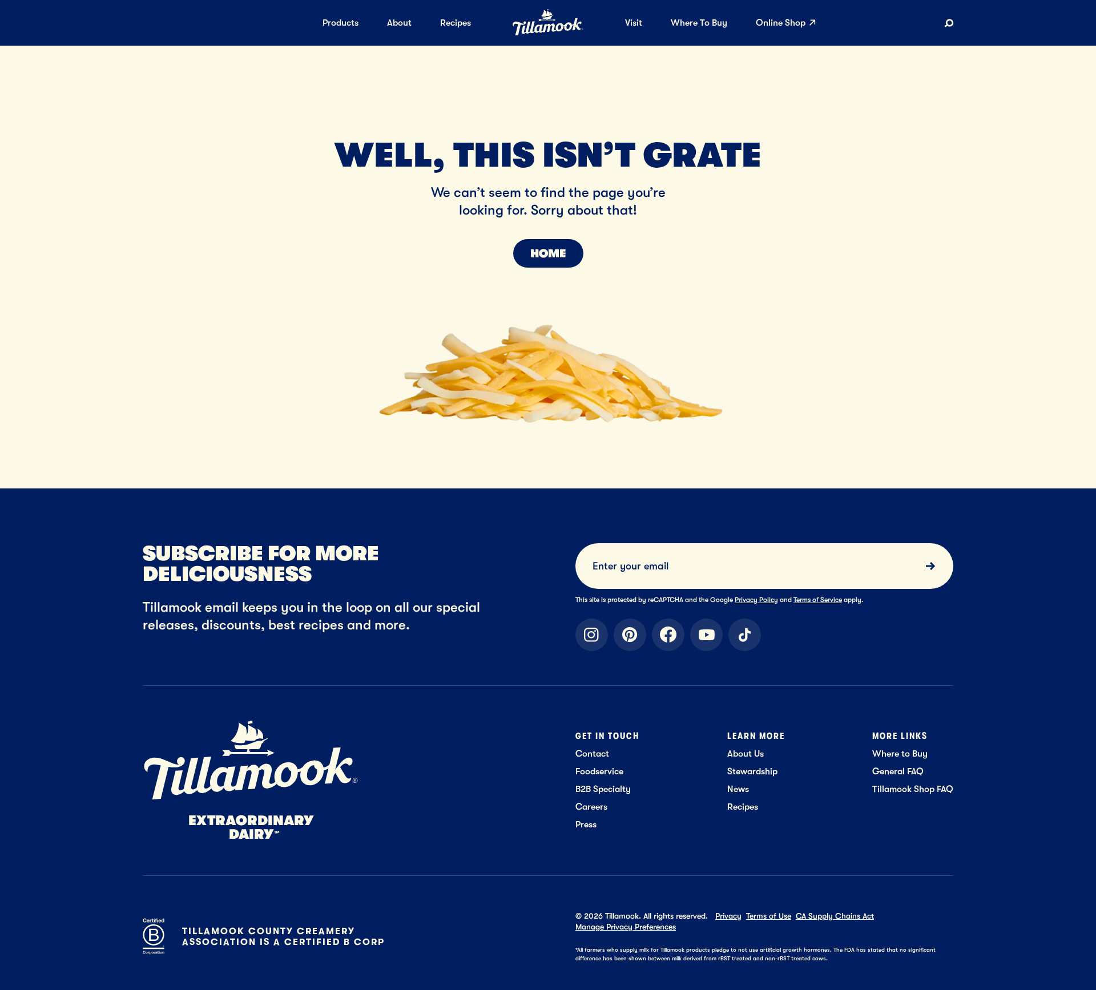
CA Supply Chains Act (835, 916)
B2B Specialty (603, 789)
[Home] (548, 33)
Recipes (742, 806)
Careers (591, 806)
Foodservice (599, 771)
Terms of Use (768, 916)
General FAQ (898, 771)
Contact (592, 753)
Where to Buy (900, 753)
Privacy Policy (756, 599)
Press (586, 824)
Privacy (728, 916)
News (738, 789)
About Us (745, 753)
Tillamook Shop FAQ (912, 789)
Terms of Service (817, 599)
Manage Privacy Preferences (625, 927)
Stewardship (752, 771)
